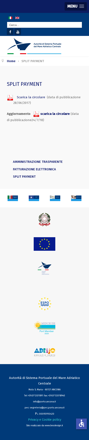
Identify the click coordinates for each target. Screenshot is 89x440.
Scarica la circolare (29, 97)
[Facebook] (10, 31)
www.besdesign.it (54, 425)
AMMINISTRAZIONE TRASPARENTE (38, 162)
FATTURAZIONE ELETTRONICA (34, 169)
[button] (76, 6)
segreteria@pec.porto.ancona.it (47, 407)
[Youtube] (17, 31)
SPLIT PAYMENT (24, 176)
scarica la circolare (55, 114)
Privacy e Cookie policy (44, 420)
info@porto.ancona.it (44, 401)
